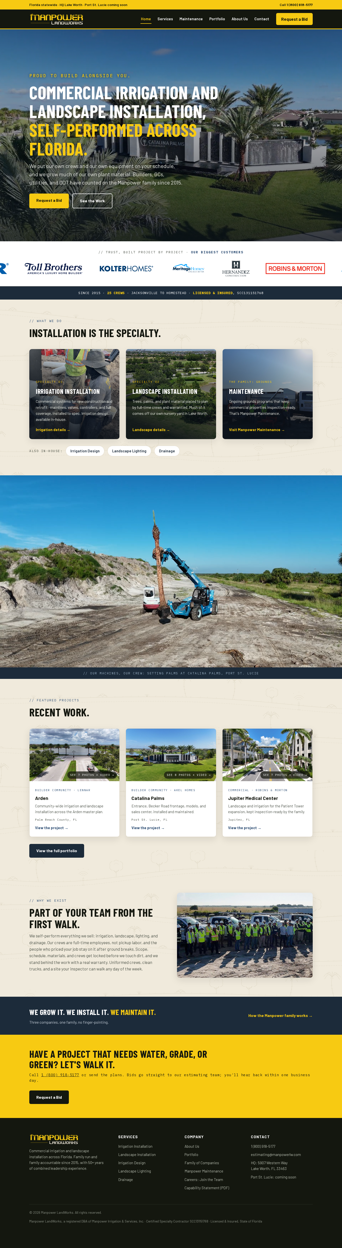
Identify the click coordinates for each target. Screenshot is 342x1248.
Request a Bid (294, 19)
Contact (261, 18)
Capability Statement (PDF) (207, 1187)
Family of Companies (202, 1162)
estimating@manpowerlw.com (276, 1154)
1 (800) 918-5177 (300, 5)
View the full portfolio (56, 850)
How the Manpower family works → (280, 1015)
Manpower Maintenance (204, 1171)
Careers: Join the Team (204, 1179)
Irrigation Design (85, 451)
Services (165, 18)
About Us (240, 18)
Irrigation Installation (135, 1146)
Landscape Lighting (129, 451)
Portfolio (217, 18)
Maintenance (191, 18)
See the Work (92, 200)
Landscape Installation (137, 1154)
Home (146, 18)
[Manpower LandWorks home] (56, 19)
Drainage (167, 451)
